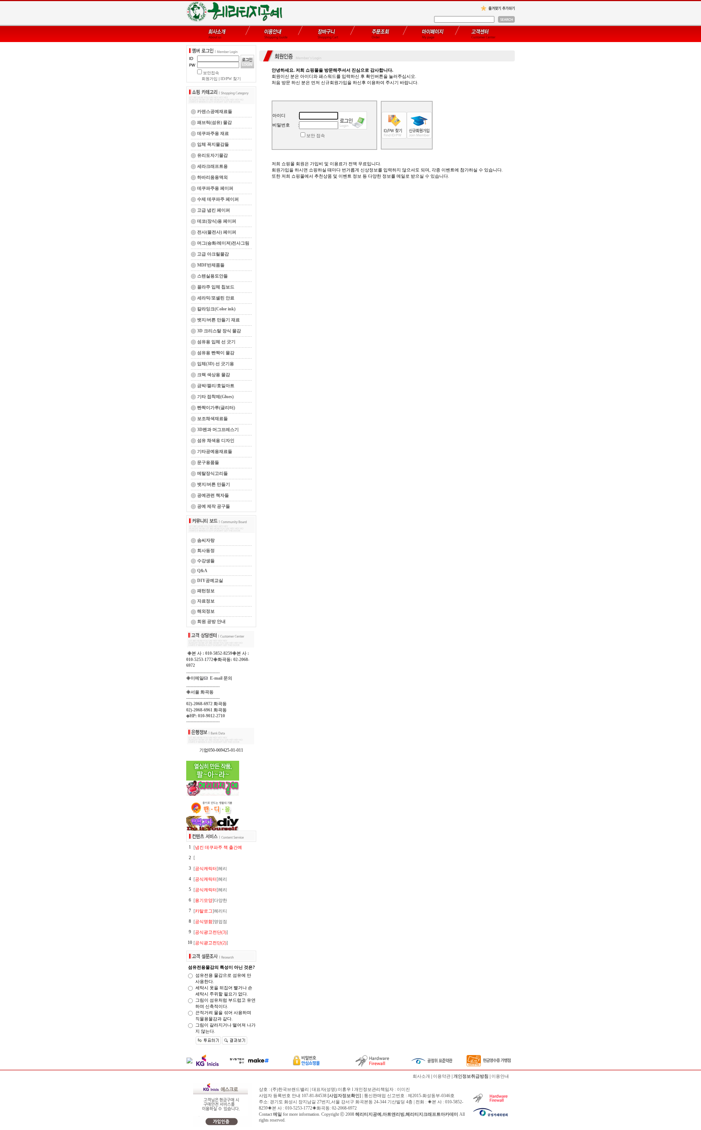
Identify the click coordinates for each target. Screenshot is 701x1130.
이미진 (403, 1089)
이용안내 (500, 1076)
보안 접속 (315, 135)
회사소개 (421, 1076)
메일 (277, 1114)
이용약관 (442, 1076)
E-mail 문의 (220, 678)
